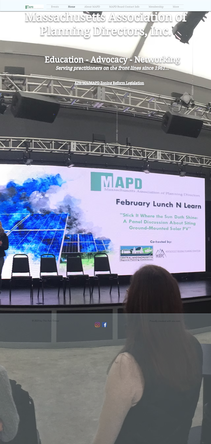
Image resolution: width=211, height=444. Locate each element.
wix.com (176, 320)
